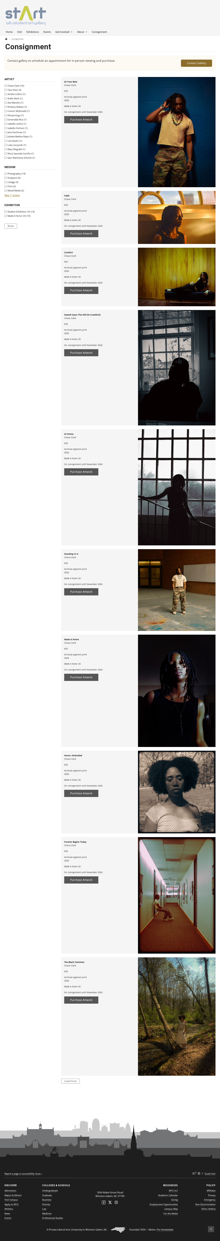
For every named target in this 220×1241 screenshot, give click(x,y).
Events (47, 32)
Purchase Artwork (81, 119)
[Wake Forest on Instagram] (116, 1203)
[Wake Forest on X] (110, 1203)
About (80, 32)
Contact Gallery (196, 63)
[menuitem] (8, 39)
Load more (70, 1081)
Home (9, 32)
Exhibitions (32, 32)
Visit (19, 32)
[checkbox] (30, 85)
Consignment (99, 32)
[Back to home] (6, 39)
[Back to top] (211, 1229)
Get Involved (62, 32)
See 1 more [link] (12, 195)
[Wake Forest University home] (110, 1186)
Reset (11, 226)
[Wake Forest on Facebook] (104, 1203)
